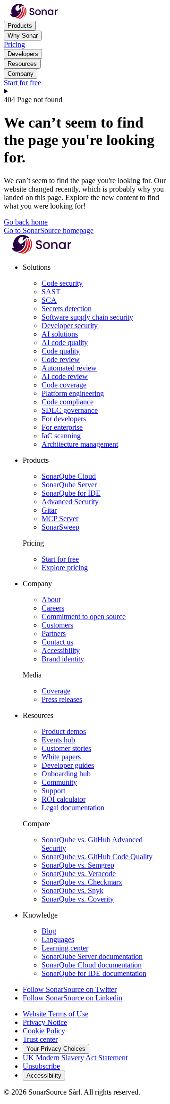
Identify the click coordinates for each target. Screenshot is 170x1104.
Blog (49, 931)
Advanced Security (70, 502)
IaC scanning (61, 436)
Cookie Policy (44, 1031)
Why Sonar (23, 35)
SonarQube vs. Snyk (72, 890)
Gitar (49, 510)
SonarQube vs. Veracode (79, 874)
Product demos (64, 731)
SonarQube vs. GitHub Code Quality (97, 857)
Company (21, 73)
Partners (54, 633)
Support (53, 791)
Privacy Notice (45, 1022)
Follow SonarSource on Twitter (70, 989)
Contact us (57, 642)
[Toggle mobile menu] (85, 91)
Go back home (26, 222)
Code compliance (68, 402)
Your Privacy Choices (55, 1048)
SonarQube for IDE (71, 493)
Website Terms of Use (55, 1014)
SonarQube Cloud (69, 476)
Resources (22, 63)
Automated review (69, 368)
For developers (64, 419)
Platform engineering (73, 393)
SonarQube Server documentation (92, 956)
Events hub (58, 740)
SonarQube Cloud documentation (92, 965)
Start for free (22, 83)
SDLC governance (70, 410)
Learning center (65, 948)
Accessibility (61, 650)
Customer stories (66, 748)
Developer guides (68, 765)
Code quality (61, 351)
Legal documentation (73, 808)
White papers (61, 757)
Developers (23, 53)
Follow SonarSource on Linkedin (72, 998)
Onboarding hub (66, 774)
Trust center (40, 1039)
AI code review (65, 376)
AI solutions (60, 334)
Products (20, 25)
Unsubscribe (41, 1066)
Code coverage (64, 385)
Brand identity (63, 659)
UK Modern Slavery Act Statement (75, 1058)
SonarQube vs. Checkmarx (82, 882)
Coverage (56, 691)
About (51, 600)
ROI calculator (63, 799)
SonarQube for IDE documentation (94, 973)
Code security (62, 283)
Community (59, 782)
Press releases (62, 699)
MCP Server (60, 519)
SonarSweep (60, 527)
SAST (51, 292)
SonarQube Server (69, 485)
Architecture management (80, 444)
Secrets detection (67, 309)
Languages (58, 939)
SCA (49, 300)
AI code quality (65, 342)
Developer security (70, 326)
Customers (57, 625)
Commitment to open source (84, 616)
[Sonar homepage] (34, 16)
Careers (53, 608)
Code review (61, 359)
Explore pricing (65, 568)
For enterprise (62, 427)
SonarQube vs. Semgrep (78, 865)
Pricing (14, 44)
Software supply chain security (87, 317)
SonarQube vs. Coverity (78, 899)
